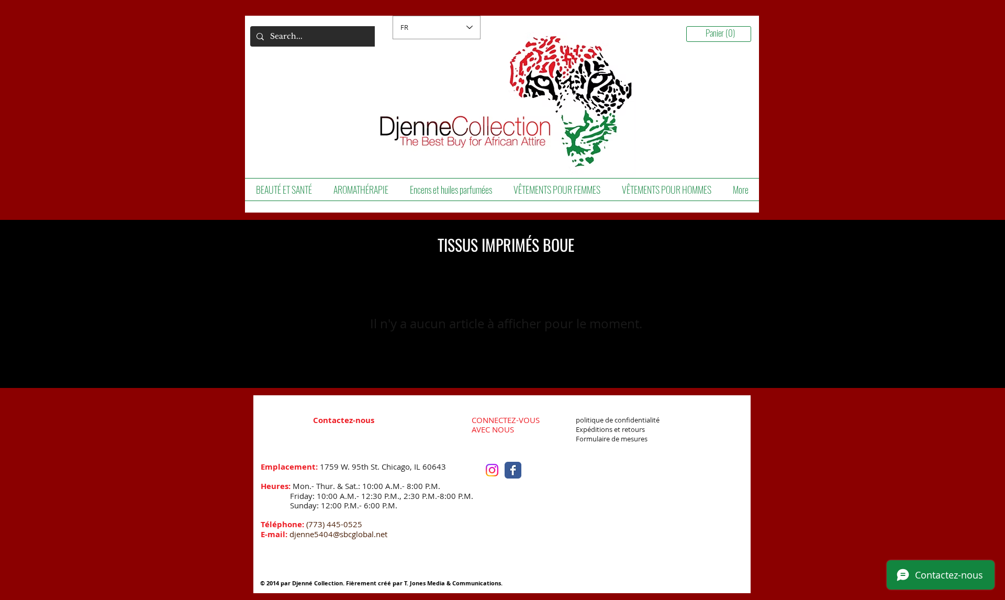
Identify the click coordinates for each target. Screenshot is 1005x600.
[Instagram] (492, 470)
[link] (722, 33)
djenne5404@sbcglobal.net (338, 534)
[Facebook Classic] (513, 470)
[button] (283, 190)
